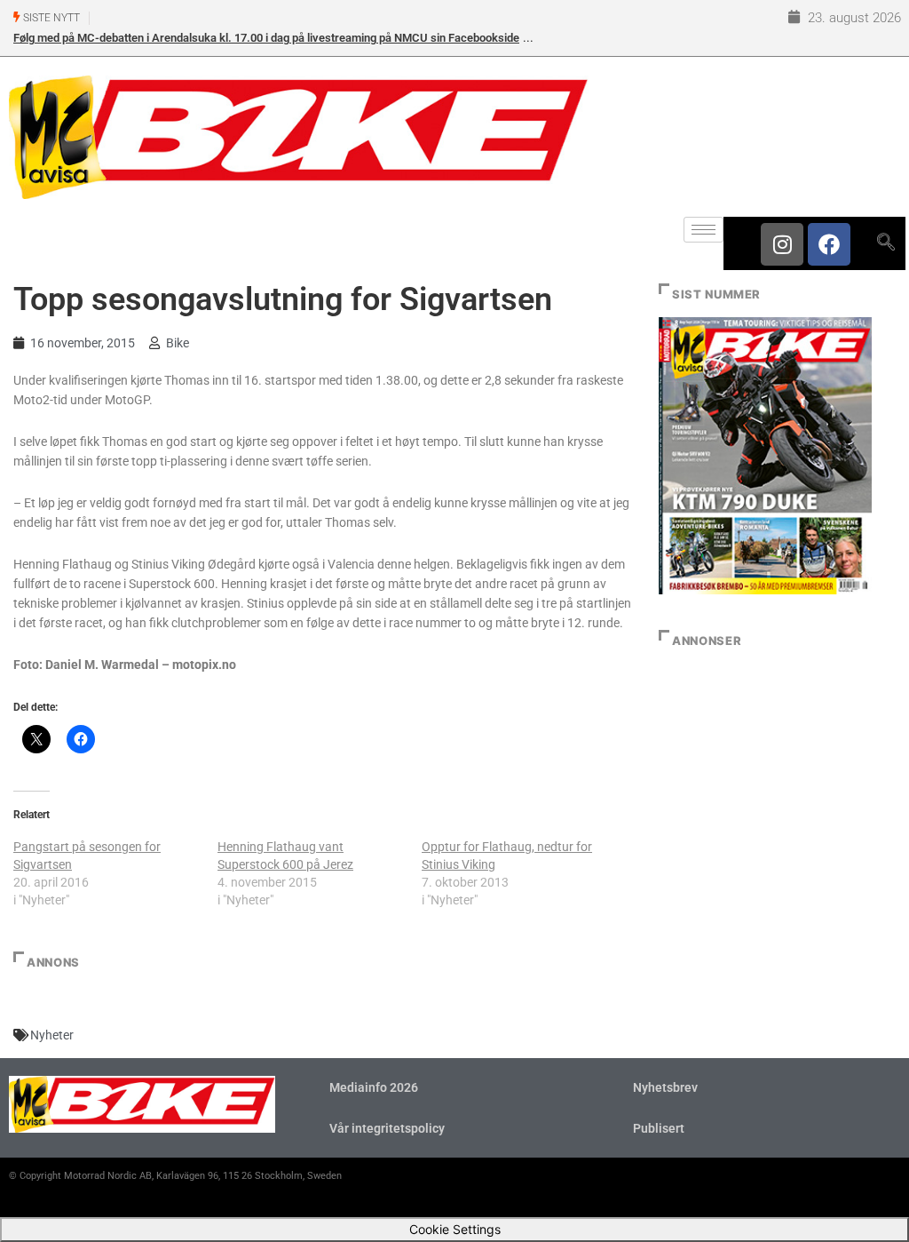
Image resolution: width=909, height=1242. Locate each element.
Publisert (658, 1128)
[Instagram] (782, 244)
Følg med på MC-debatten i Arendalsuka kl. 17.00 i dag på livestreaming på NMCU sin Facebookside (266, 37)
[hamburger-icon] (703, 230)
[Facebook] (829, 244)
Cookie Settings (455, 1229)
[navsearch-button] (885, 243)
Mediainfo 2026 (373, 1087)
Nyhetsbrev (665, 1087)
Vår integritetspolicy (387, 1128)
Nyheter (52, 1035)
